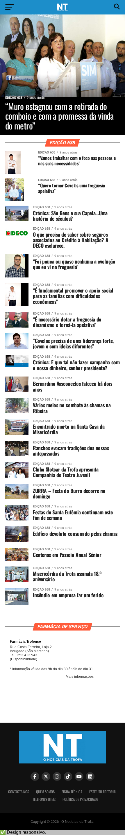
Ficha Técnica (72, 791)
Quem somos (45, 791)
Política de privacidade (80, 799)
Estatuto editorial (103, 791)
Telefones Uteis (44, 799)
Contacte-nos (18, 791)
